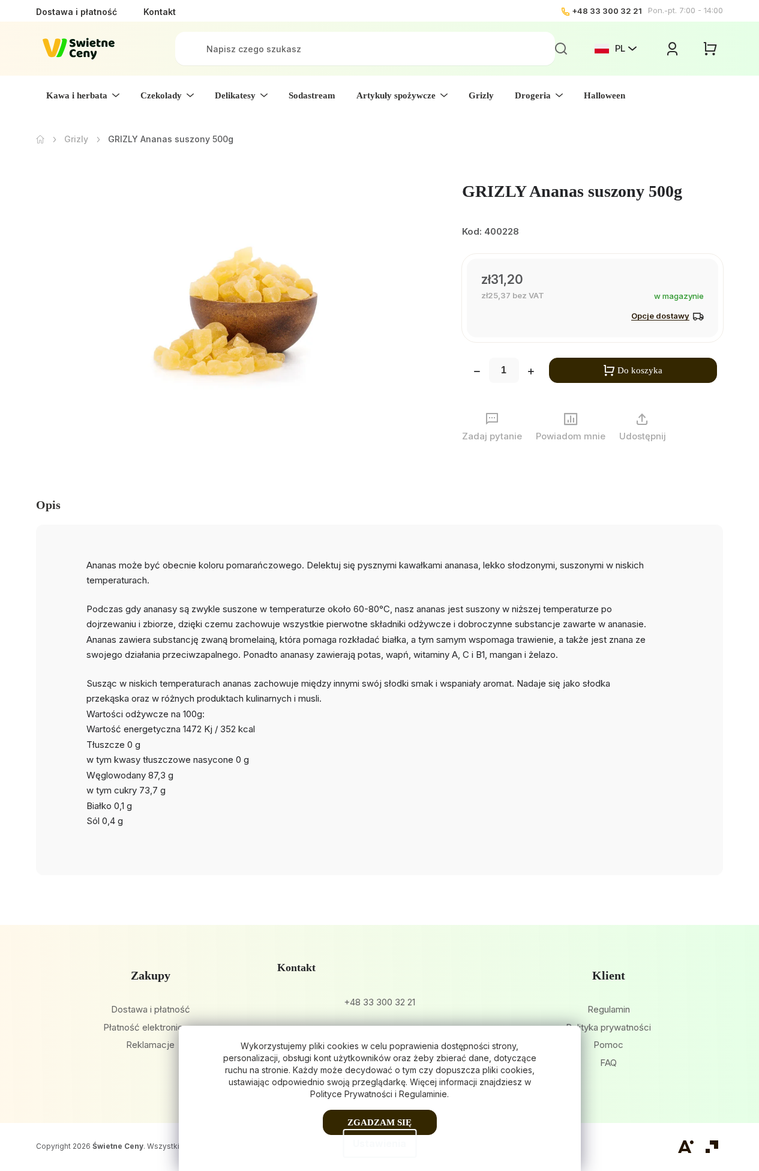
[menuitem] (83, 95)
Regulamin (608, 1009)
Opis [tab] (48, 504)
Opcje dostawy (660, 316)
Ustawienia (379, 1143)
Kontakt (159, 12)
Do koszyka (639, 370)
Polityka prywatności (608, 1027)
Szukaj (561, 48)
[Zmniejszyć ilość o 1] (477, 372)
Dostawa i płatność (76, 12)
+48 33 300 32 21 (607, 11)
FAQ (608, 1062)
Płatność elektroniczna (150, 1027)
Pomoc (608, 1044)
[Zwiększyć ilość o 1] (531, 372)
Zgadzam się (379, 1122)
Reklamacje (150, 1044)
